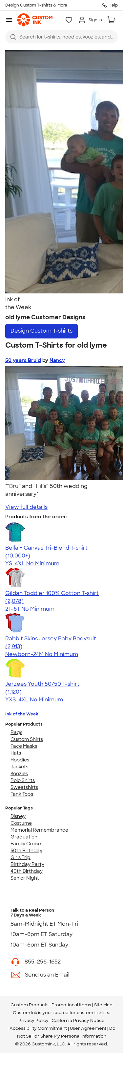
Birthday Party (27, 864)
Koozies (19, 773)
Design (41, 330)
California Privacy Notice (78, 1020)
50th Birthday (26, 851)
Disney (18, 816)
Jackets (19, 767)
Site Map (103, 1005)
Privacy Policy (33, 1020)
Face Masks (23, 746)
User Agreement (88, 1028)
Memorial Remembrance (39, 830)
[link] (34, 19)
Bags (16, 732)
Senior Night (24, 878)
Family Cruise (25, 844)
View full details (26, 507)
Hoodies (19, 760)
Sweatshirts (24, 787)
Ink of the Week (21, 714)
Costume (21, 823)
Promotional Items (71, 1005)
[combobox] (61, 36)
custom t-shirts (93, 1012)
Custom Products (29, 1005)
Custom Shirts (26, 739)
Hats (15, 753)
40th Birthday (26, 871)
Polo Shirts (22, 780)
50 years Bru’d (23, 360)
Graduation (23, 837)
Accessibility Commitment (38, 1028)
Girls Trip (20, 857)
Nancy (57, 360)
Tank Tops (21, 794)
